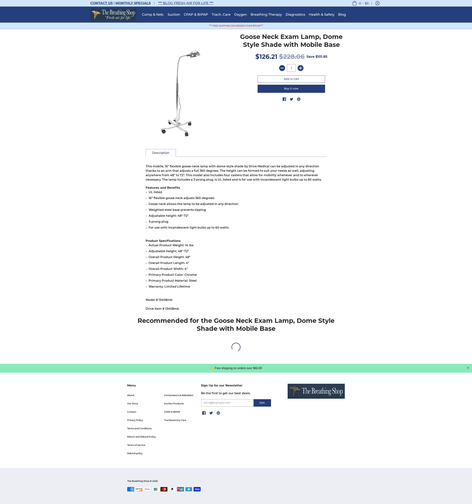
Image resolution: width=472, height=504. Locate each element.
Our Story (132, 403)
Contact (131, 411)
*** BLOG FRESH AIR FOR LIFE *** (185, 3)
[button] (378, 3)
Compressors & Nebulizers (178, 395)
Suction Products (174, 403)
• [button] (364, 3)
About (130, 395)
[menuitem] (153, 15)
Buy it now (291, 88)
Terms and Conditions (139, 428)
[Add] (300, 68)
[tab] (161, 153)
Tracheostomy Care (175, 420)
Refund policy (135, 453)
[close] (468, 368)
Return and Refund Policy (141, 436)
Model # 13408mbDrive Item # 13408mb (234, 237)
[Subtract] (282, 68)
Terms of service (136, 445)
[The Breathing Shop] (113, 15)
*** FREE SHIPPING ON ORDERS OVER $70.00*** (236, 25)
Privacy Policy (135, 420)
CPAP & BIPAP (172, 411)
